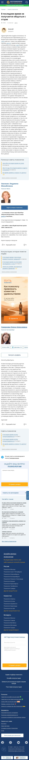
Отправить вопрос (14, 665)
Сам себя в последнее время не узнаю (13, 163)
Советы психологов (13, 9)
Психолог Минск (5, 188)
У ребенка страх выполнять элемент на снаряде (13, 521)
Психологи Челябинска (11, 586)
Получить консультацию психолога (15, 5)
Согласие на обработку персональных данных (13, 717)
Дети (16, 23)
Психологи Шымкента (10, 604)
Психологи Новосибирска (11, 574)
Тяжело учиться (7, 531)
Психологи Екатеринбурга (12, 576)
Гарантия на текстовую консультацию (11, 699)
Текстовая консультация (14, 687)
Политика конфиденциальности (9, 715)
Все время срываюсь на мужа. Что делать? (14, 172)
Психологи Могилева (10, 625)
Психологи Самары (9, 588)
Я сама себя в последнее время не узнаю (14, 503)
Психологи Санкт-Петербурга (13, 572)
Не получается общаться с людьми (12, 512)
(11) (18, 347)
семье (3, 41)
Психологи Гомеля (9, 620)
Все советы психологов (9, 541)
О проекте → (14, 318)
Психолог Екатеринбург (7, 330)
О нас (2, 730)
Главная (3, 9)
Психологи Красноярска (11, 584)
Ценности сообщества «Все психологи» (11, 706)
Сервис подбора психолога (13, 675)
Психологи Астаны (9, 601)
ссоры (17, 45)
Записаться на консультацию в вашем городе (14, 682)
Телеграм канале (14, 458)
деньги (9, 43)
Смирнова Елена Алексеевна (14, 327)
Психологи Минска (9, 618)
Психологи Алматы (9, 599)
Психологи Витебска (10, 623)
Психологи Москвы (9, 569)
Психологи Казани (9, 581)
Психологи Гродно (9, 627)
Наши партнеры (5, 726)
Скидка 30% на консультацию (9, 701)
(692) (5, 347)
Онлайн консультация (14, 678)
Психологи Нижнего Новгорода (13, 579)
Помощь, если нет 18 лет (8, 704)
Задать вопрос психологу (14, 207)
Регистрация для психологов (12, 735)
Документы (5, 710)
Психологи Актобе (9, 608)
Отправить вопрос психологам (9, 728)
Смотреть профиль (14, 355)
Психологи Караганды (10, 606)
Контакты (3, 723)
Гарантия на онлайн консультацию (10, 697)
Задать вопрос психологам (9, 178)
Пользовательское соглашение (9, 712)
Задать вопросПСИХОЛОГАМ (27, 495)
